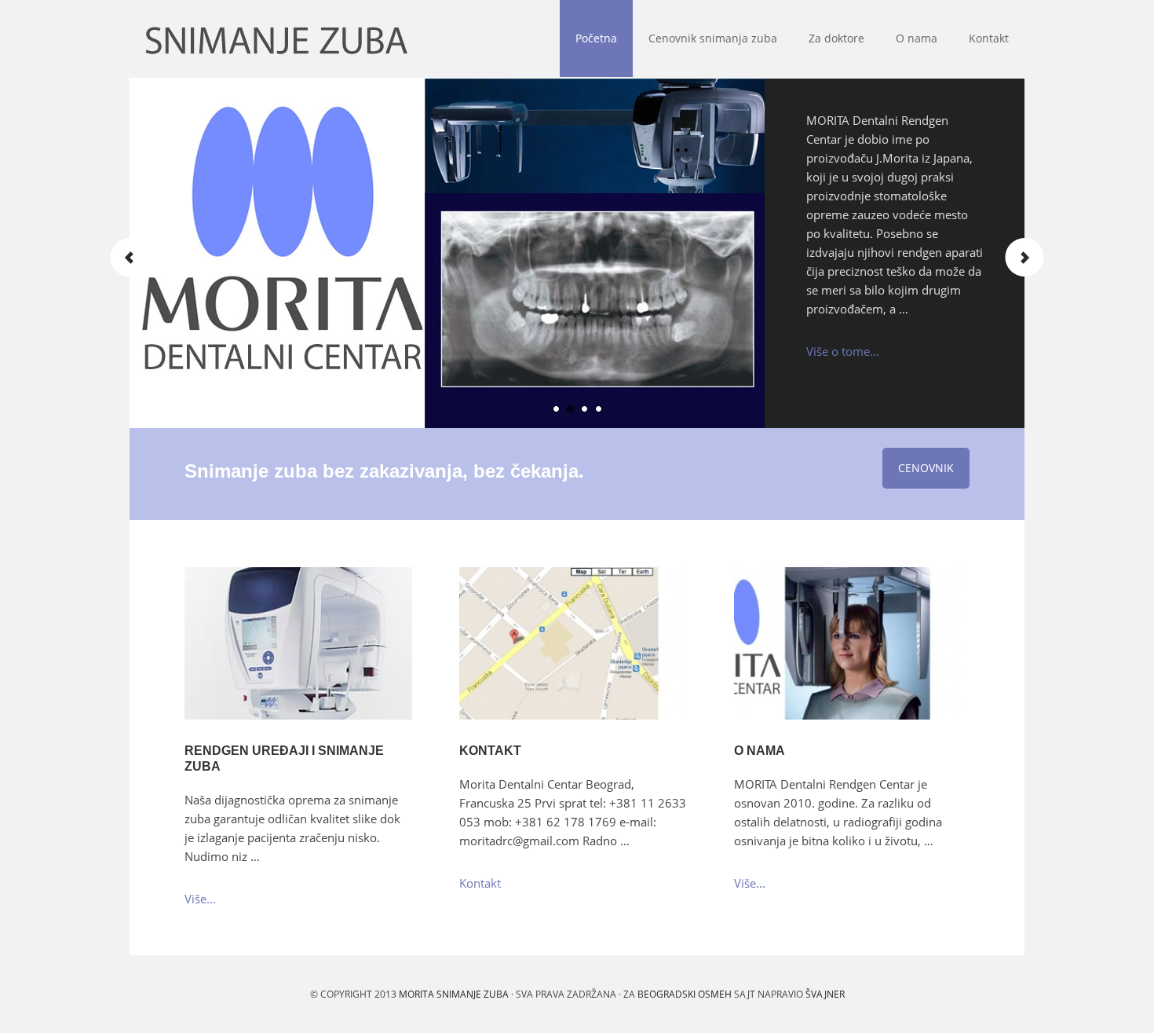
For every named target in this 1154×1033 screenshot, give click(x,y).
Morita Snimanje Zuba (454, 994)
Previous (129, 257)
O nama (759, 750)
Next (1024, 257)
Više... (200, 899)
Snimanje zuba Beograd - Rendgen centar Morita (137, 39)
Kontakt (490, 750)
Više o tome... (842, 351)
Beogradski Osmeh (684, 994)
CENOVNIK (926, 467)
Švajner (825, 994)
